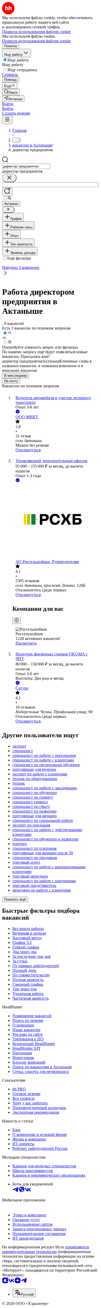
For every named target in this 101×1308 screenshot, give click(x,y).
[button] (7, 104)
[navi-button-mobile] (7, 120)
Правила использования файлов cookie (36, 41)
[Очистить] (9, 178)
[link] (11, 92)
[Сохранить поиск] (7, 191)
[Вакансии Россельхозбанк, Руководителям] (56, 521)
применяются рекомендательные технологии (45, 1249)
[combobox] (26, 166)
